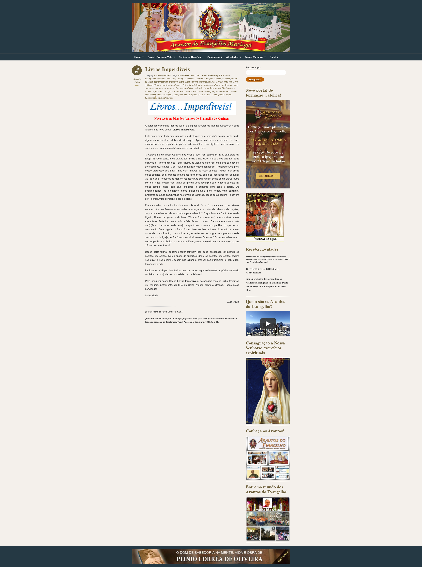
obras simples (207, 85)
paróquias (149, 88)
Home (136, 57)
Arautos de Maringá (211, 75)
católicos (226, 78)
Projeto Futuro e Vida (158, 57)
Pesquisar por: (253, 67)
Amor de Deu (184, 75)
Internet (211, 81)
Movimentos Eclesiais (181, 85)
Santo (176, 91)
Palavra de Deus (221, 85)
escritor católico (161, 81)
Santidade (149, 91)
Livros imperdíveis (162, 85)
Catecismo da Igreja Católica (208, 78)
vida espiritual (218, 94)
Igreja (181, 81)
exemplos (173, 81)
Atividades (231, 57)
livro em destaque (224, 81)
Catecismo (190, 78)
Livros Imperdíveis (167, 69)
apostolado (196, 75)
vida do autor (205, 94)
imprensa (203, 81)
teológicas (178, 94)
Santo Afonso (186, 91)
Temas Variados (252, 57)
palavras (234, 85)
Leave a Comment (164, 97)
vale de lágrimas (191, 94)
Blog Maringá (178, 78)
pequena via (160, 88)
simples (169, 94)
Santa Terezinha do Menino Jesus (219, 88)
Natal (271, 57)
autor (168, 78)
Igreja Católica (191, 81)
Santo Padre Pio (222, 91)
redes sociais (173, 88)
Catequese (212, 57)
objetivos (196, 85)
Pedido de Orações (190, 57)
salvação (199, 88)
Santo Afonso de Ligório (203, 91)
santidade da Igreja (164, 91)
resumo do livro (187, 88)
